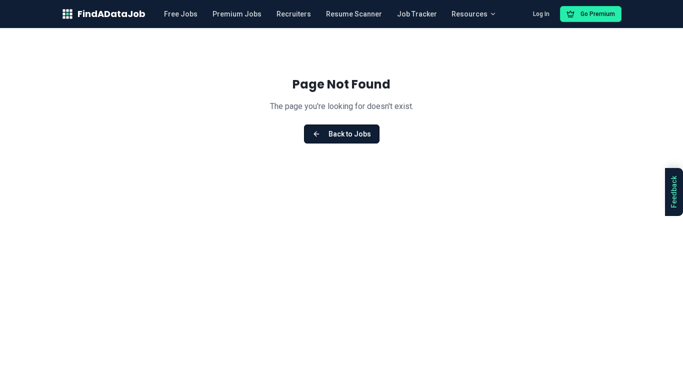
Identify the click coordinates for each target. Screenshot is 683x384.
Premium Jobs (237, 14)
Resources (470, 14)
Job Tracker (417, 14)
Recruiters (293, 14)
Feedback (674, 192)
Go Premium (597, 14)
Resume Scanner (354, 14)
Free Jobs (181, 14)
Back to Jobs (349, 134)
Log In (541, 14)
